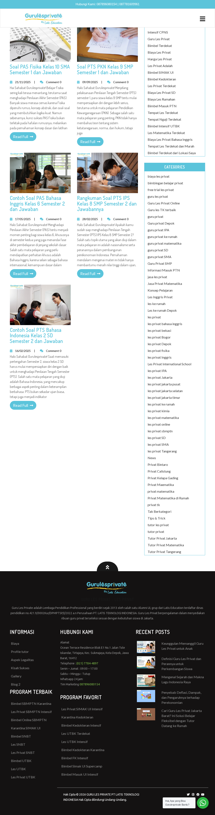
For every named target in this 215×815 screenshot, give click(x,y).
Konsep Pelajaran (160, 290)
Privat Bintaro (158, 464)
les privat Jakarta (160, 377)
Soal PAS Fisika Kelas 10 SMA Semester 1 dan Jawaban (40, 69)
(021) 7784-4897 (87, 663)
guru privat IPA (158, 230)
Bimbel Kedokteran (162, 79)
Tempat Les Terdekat (163, 113)
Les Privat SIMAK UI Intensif (82, 709)
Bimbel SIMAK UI (161, 72)
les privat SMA (158, 444)
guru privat (155, 216)
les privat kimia (158, 411)
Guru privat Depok (161, 223)
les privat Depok (159, 344)
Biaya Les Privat (159, 52)
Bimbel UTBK (21, 761)
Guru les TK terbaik (162, 210)
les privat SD (157, 438)
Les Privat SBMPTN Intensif (31, 712)
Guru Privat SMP (160, 263)
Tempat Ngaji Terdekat (164, 119)
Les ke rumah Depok (162, 310)
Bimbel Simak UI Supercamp (81, 766)
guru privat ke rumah (162, 237)
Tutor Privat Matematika (166, 545)
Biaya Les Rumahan (161, 99)
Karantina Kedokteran (77, 717)
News (152, 458)
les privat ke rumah (161, 404)
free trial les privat (161, 190)
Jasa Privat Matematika (165, 283)
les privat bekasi (159, 330)
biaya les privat (158, 176)
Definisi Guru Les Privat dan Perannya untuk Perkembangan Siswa (181, 664)
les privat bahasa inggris (165, 324)
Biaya (15, 643)
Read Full (20, 136)
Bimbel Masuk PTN (162, 106)
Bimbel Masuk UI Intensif (79, 774)
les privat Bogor (159, 337)
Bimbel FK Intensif (74, 758)
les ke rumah (156, 304)
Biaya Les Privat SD (162, 92)
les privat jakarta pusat (164, 384)
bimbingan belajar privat (165, 183)
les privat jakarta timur (164, 397)
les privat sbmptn (160, 431)
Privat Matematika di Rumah (168, 498)
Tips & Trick (156, 518)
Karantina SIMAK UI (26, 728)
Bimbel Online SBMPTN (29, 720)
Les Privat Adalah (160, 66)
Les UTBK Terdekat (75, 733)
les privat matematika (163, 418)
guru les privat (158, 196)
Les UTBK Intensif (74, 742)
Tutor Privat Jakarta (162, 538)
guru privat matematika (164, 243)
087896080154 (107, 4)
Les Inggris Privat (160, 297)
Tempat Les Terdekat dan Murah (171, 146)
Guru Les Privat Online (164, 203)
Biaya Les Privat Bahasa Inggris (170, 139)
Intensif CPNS (158, 32)
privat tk (154, 505)
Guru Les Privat (159, 39)
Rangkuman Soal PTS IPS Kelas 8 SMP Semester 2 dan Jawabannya (107, 203)
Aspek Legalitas (22, 660)
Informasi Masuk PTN (164, 270)
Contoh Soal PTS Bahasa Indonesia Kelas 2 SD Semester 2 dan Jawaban (36, 335)
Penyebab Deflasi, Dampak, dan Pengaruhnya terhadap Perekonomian (181, 697)
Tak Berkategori (159, 511)
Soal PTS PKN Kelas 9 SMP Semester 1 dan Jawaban (105, 69)
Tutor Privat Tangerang (164, 552)
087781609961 (129, 4)
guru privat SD (158, 250)
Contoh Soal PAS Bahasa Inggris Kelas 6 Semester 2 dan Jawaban (37, 203)
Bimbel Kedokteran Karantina (82, 750)
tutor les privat (158, 525)
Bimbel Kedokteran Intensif (81, 725)
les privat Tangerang (162, 451)
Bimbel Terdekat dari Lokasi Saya (172, 153)
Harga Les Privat (160, 59)
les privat (154, 317)
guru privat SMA (159, 257)
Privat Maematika (161, 485)
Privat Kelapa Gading (163, 478)
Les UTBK (18, 769)
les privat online (159, 424)
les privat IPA (157, 371)
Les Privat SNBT (23, 752)
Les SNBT (18, 744)
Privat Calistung (159, 471)
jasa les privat (157, 277)
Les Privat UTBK (23, 777)
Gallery (16, 676)
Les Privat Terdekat (162, 86)
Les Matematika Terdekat (166, 133)
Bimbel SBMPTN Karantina (31, 703)
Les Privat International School (169, 364)
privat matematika (161, 491)
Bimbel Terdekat (160, 46)
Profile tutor (20, 652)
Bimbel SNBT (21, 736)
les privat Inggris (160, 357)
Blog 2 (15, 684)
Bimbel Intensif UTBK (164, 126)
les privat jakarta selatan (165, 391)
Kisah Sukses (20, 668)
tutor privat (156, 531)
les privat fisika (158, 351)
